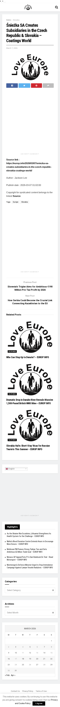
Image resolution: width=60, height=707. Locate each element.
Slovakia (16, 20)
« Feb (7, 675)
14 (44, 653)
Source (17, 196)
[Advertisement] (30, 121)
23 (9, 665)
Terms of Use (41, 691)
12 (30, 653)
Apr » (13, 675)
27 (37, 665)
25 (23, 665)
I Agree (38, 703)
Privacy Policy (27, 691)
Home (8, 20)
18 (23, 659)
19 (30, 659)
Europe (15, 202)
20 (37, 659)
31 (16, 670)
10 (16, 653)
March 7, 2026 (11, 48)
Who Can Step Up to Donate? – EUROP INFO (27, 357)
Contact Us (15, 691)
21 (44, 659)
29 (51, 665)
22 (51, 659)
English (11, 469)
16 (9, 659)
